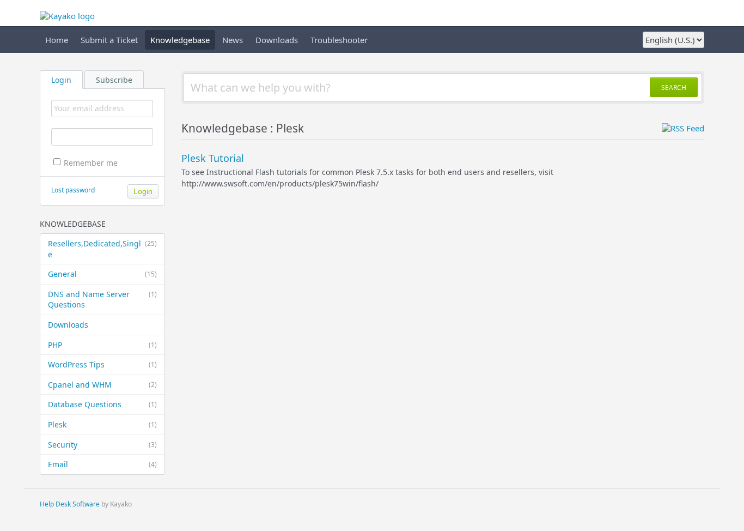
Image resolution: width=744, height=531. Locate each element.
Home (56, 39)
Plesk (102, 424)
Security (102, 444)
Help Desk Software (70, 504)
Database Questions (102, 404)
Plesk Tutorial (212, 158)
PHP (102, 345)
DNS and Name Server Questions (102, 299)
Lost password (73, 190)
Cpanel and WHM (102, 384)
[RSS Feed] (683, 128)
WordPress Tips (102, 364)
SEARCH (673, 87)
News (232, 39)
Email (102, 464)
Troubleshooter (339, 39)
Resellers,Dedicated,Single (102, 249)
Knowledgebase (180, 39)
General (102, 274)
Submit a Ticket (109, 39)
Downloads (276, 39)
